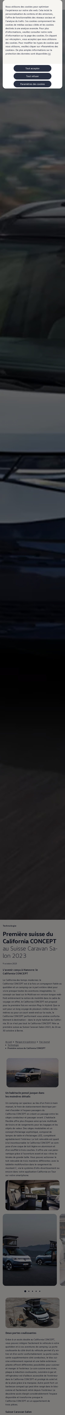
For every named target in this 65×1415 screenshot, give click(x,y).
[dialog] (32, 707)
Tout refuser (32, 76)
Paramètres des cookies (32, 84)
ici (49, 53)
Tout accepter (32, 68)
